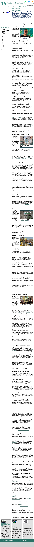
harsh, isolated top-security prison (23, 430)
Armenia (3, 38)
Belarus (3, 36)
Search (16, 540)
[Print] (9, 24)
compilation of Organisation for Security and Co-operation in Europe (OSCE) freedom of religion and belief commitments (22, 502)
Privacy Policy (19, 540)
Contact (20, 6)
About (16, 6)
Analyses (12, 6)
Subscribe (24, 6)
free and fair (27, 204)
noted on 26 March (15, 442)
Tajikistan (4, 33)
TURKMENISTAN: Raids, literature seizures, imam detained (5, 524)
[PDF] (9, 23)
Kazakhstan (4, 43)
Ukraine (3, 29)
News (9, 6)
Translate (32, 4)
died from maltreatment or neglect (21, 432)
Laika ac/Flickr (22, 220)
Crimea (3, 47)
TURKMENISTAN (16, 8)
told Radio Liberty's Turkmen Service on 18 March (24, 312)
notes (18, 230)
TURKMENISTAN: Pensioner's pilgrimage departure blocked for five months (16, 525)
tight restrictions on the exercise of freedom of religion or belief (22, 158)
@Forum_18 (21, 504)
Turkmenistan (4, 46)
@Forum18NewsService (24, 506)
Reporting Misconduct (25, 540)
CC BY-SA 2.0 (26, 220)
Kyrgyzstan (4, 31)
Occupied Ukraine (5, 30)
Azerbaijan (4, 44)
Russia (3, 32)
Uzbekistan (4, 37)
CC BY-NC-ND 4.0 (28, 38)
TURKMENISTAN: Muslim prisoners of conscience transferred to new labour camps (27, 525)
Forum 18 (8, 12)
